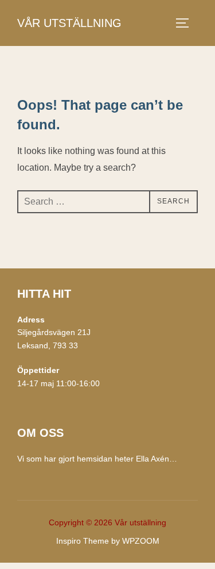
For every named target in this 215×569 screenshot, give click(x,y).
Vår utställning (69, 23)
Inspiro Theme (82, 540)
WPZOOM (140, 540)
